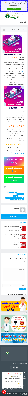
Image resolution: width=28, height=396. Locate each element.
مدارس (9, 192)
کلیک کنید (14, 9)
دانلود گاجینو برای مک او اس (19, 198)
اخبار (16, 192)
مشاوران (22, 194)
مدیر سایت (16, 208)
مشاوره (18, 194)
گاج (8, 62)
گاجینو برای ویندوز (14, 199)
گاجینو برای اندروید (9, 198)
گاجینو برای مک (21, 199)
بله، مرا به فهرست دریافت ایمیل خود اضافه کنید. (16, 294)
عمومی (13, 192)
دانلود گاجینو (16, 196)
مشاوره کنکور (9, 148)
